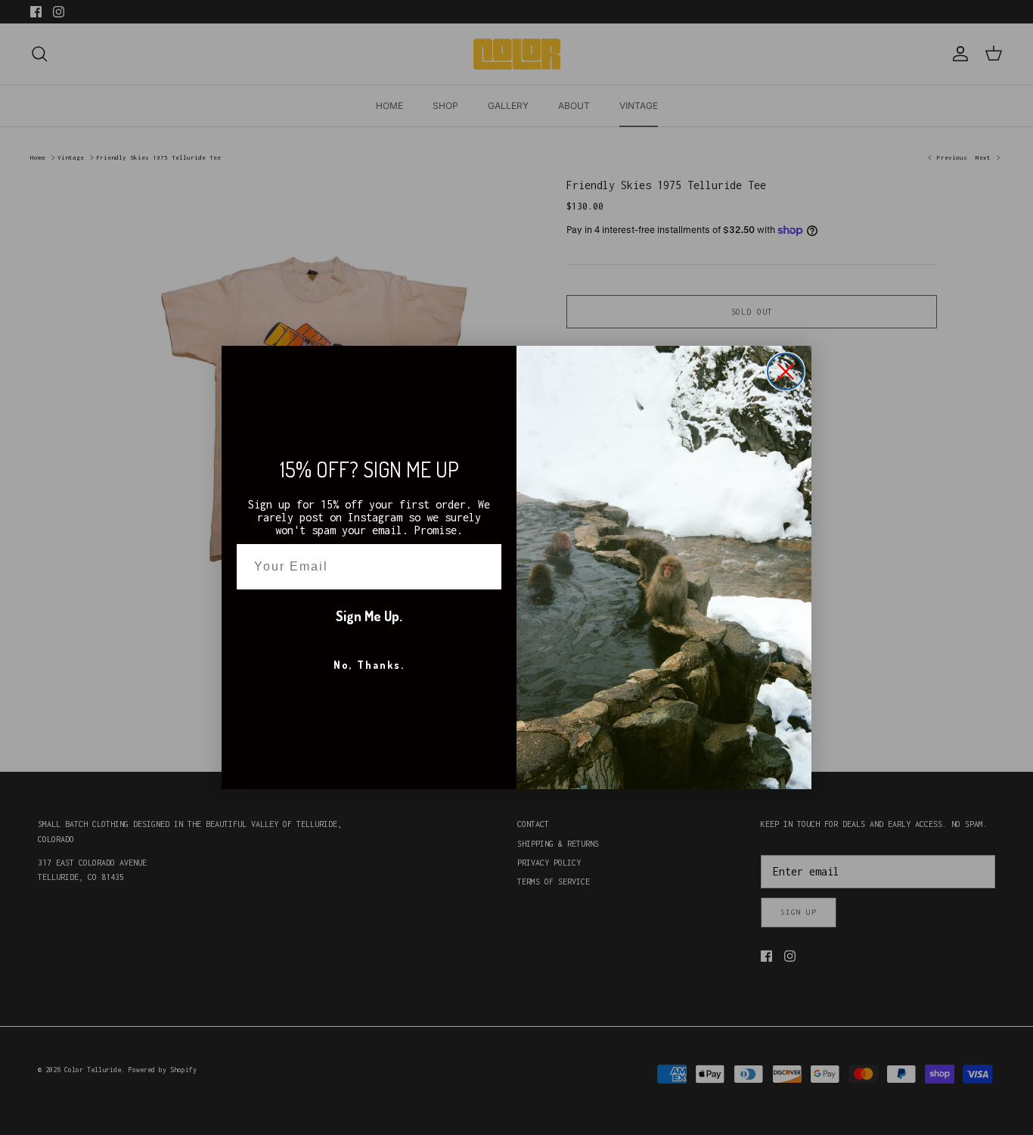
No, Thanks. (369, 664)
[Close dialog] (786, 371)
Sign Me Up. (369, 616)
